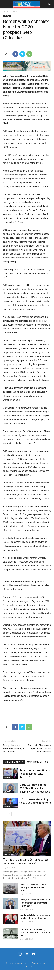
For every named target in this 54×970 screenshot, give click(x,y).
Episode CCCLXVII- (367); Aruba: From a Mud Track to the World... (35, 932)
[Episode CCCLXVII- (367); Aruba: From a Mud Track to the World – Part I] (10, 933)
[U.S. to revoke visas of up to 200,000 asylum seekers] (10, 803)
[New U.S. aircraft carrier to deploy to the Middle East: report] (10, 888)
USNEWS (14, 11)
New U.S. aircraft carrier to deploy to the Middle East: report (33, 887)
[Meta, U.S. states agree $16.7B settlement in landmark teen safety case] (10, 788)
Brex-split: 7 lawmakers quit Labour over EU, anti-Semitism (39, 748)
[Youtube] (33, 953)
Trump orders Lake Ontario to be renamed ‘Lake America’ (35, 774)
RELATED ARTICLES (14, 762)
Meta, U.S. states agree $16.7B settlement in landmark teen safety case (35, 788)
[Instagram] (20, 953)
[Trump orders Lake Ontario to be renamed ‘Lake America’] (10, 773)
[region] (27, 66)
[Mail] (27, 953)
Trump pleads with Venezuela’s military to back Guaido (14, 748)
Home (5, 11)
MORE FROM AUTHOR (37, 762)
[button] (27, 66)
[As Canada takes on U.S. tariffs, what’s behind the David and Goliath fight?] (10, 919)
